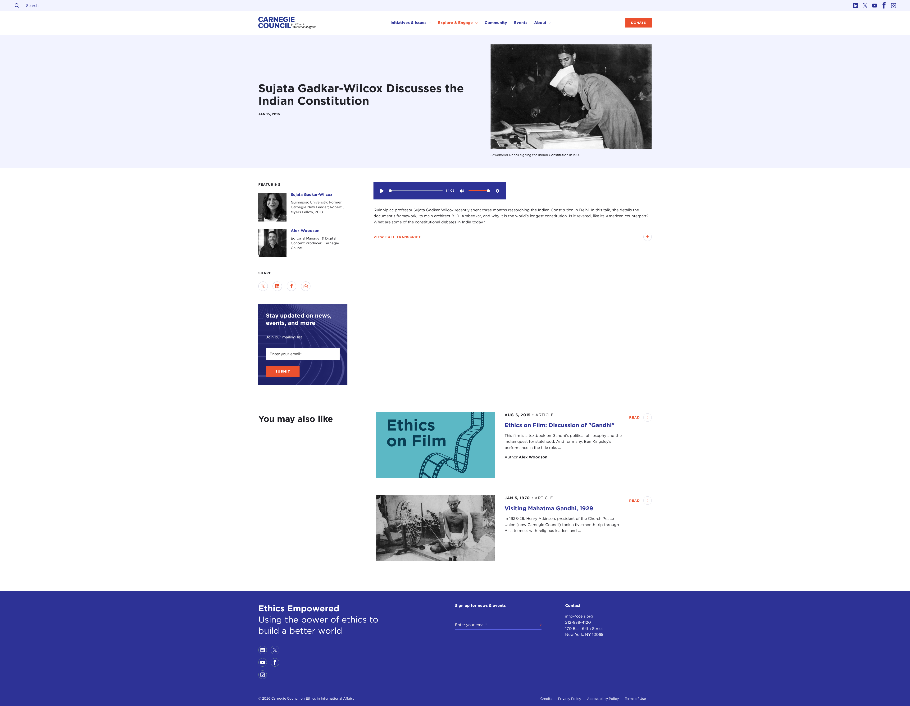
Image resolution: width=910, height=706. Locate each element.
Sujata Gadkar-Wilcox (311, 194)
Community (496, 22)
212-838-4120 (578, 622)
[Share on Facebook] (291, 286)
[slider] (416, 191)
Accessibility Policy (603, 699)
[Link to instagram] (893, 5)
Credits (546, 699)
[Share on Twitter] (263, 286)
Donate (638, 22)
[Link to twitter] (865, 5)
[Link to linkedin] (855, 5)
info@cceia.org (579, 616)
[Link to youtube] (874, 5)
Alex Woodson (305, 230)
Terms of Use (635, 699)
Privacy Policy (569, 699)
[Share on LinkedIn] (277, 286)
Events (520, 22)
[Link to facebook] (884, 5)
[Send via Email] (305, 286)
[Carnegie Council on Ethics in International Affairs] (287, 23)
